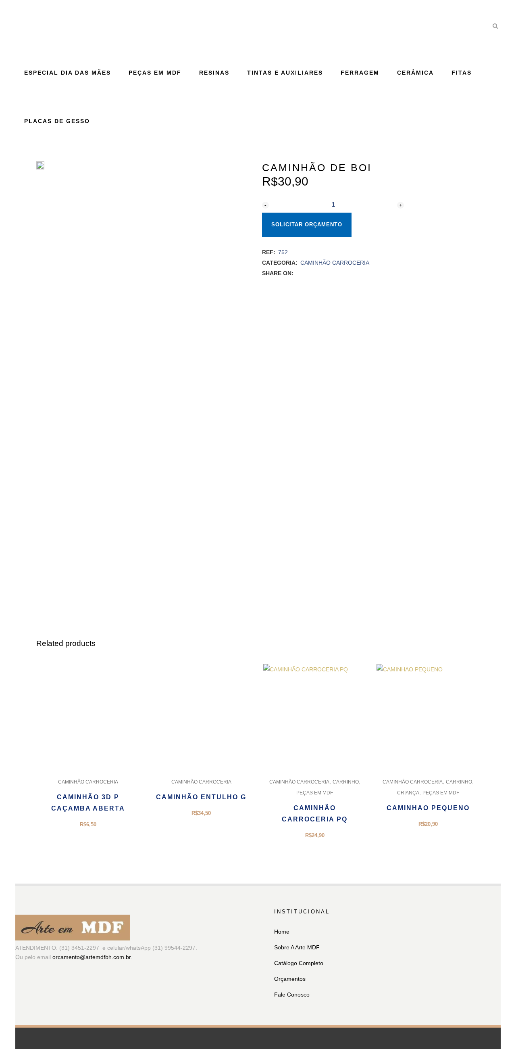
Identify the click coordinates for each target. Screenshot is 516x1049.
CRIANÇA (408, 793)
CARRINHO (346, 782)
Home (281, 931)
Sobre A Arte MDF (297, 947)
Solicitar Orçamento (306, 225)
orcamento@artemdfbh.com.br (91, 957)
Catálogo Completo (298, 963)
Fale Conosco (292, 994)
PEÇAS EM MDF (314, 793)
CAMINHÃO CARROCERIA (334, 262)
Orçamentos (290, 979)
